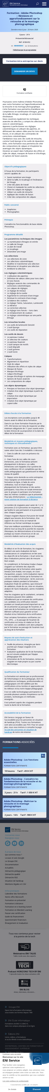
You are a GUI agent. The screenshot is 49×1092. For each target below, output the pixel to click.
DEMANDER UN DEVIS (24, 71)
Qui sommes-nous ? (13, 854)
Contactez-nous (12, 835)
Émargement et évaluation (16, 923)
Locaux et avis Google (14, 858)
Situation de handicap (14, 881)
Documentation (12, 864)
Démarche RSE (11, 877)
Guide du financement (14, 916)
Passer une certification (15, 913)
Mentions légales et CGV (15, 884)
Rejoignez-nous (12, 838)
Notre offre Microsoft (14, 897)
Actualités (9, 868)
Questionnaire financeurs (15, 920)
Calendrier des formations (16, 893)
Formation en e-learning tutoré (18, 906)
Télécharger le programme (24, 50)
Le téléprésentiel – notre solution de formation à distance (23, 498)
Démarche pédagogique (15, 871)
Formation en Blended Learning (18, 910)
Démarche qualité (12, 874)
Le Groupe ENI (11, 861)
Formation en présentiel (15, 900)
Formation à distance (14, 903)
